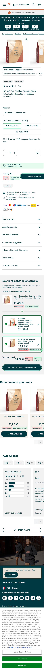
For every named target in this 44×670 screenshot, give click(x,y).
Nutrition (18, 34)
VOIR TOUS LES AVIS (13, 513)
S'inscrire (11, 575)
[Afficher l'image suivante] (41, 52)
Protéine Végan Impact (14, 416)
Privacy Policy (14, 647)
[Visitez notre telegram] (33, 598)
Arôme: (6, 108)
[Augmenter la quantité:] (14, 153)
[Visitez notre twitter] (27, 598)
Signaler (38, 513)
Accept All (22, 665)
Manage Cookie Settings (22, 652)
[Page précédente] (36, 521)
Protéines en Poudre (30, 34)
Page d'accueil (7, 34)
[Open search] (9, 4)
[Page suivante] (40, 521)
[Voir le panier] (39, 4)
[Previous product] (36, 442)
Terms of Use (26, 647)
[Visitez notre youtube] (21, 598)
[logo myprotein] (21, 4)
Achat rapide (16, 434)
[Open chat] (38, 598)
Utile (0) (40, 510)
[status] (10, 153)
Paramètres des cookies (14, 582)
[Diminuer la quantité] (6, 153)
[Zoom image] (26, 39)
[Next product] (40, 442)
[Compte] (33, 4)
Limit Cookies (22, 659)
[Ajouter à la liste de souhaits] (38, 153)
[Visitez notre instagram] (4, 598)
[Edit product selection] (38, 324)
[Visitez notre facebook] (10, 598)
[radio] (12, 125)
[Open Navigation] (4, 4)
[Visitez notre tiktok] (16, 598)
